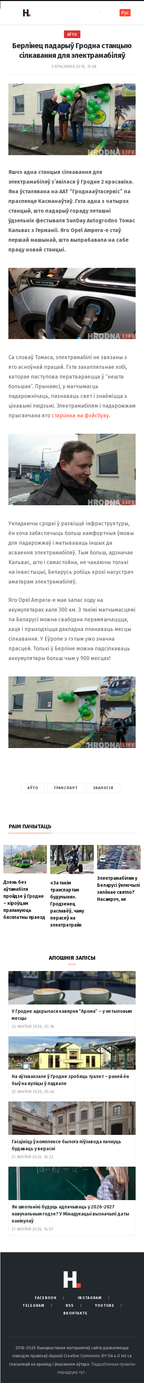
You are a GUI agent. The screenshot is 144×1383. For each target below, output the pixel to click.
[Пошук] (105, 12)
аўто (32, 788)
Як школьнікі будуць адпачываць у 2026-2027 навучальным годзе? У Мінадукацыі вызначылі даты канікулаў (70, 1214)
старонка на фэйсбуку (80, 415)
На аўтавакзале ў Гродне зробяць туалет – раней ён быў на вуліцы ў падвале (70, 1080)
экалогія (103, 788)
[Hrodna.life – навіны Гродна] (26, 12)
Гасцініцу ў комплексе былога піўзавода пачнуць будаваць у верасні (66, 1145)
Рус (125, 13)
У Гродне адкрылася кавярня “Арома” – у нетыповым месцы (72, 1014)
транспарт (66, 788)
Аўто (72, 34)
